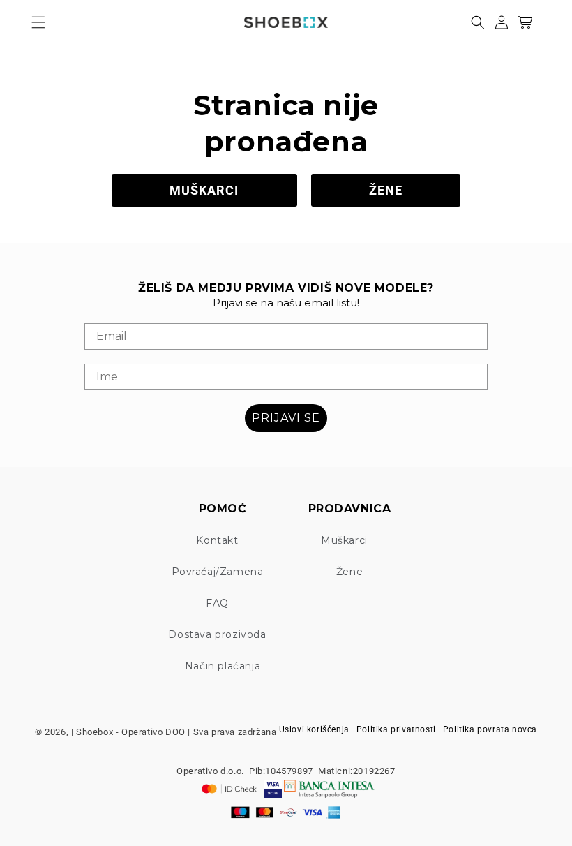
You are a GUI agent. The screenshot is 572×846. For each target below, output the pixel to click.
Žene (349, 571)
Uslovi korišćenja (314, 729)
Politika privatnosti (396, 729)
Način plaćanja (222, 666)
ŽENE (385, 190)
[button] (38, 22)
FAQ (217, 603)
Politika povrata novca (490, 729)
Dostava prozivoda (217, 634)
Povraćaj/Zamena (218, 571)
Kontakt (217, 540)
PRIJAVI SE (286, 417)
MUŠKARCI (204, 190)
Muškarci (344, 540)
